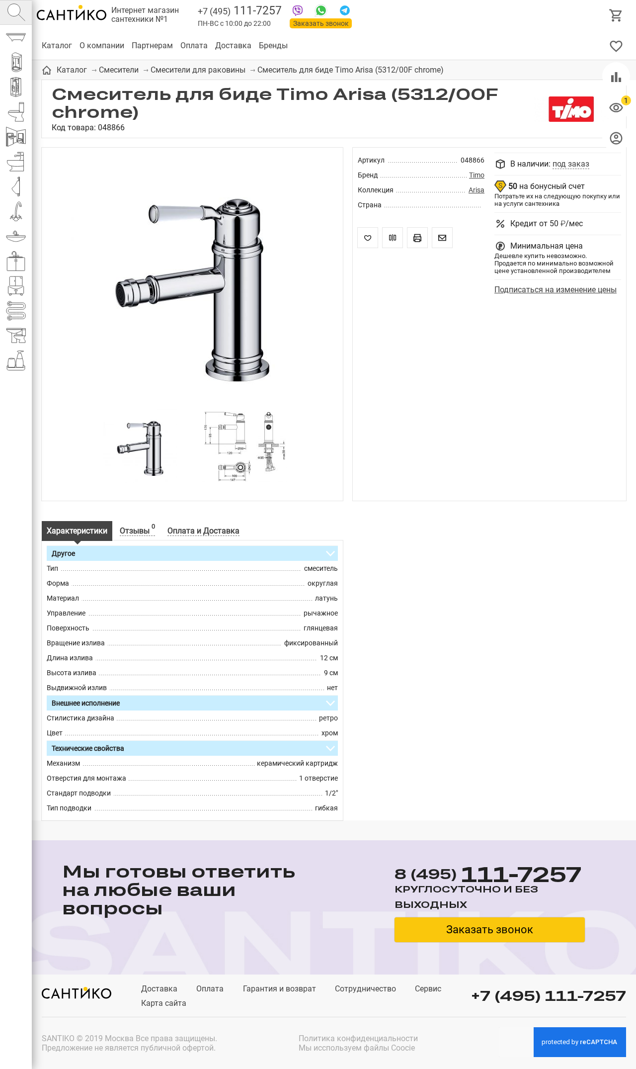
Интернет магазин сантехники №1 (145, 15)
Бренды (273, 45)
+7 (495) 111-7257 (548, 995)
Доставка (233, 45)
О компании (102, 45)
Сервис (428, 988)
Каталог (57, 45)
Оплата (194, 45)
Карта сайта (163, 1003)
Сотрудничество (365, 988)
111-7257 (240, 10)
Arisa (476, 190)
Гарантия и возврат (279, 988)
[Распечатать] (417, 238)
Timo (476, 175)
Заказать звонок (321, 23)
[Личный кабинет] (616, 138)
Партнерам (152, 45)
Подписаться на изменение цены (555, 289)
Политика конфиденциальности (358, 1038)
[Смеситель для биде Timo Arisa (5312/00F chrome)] (192, 283)
